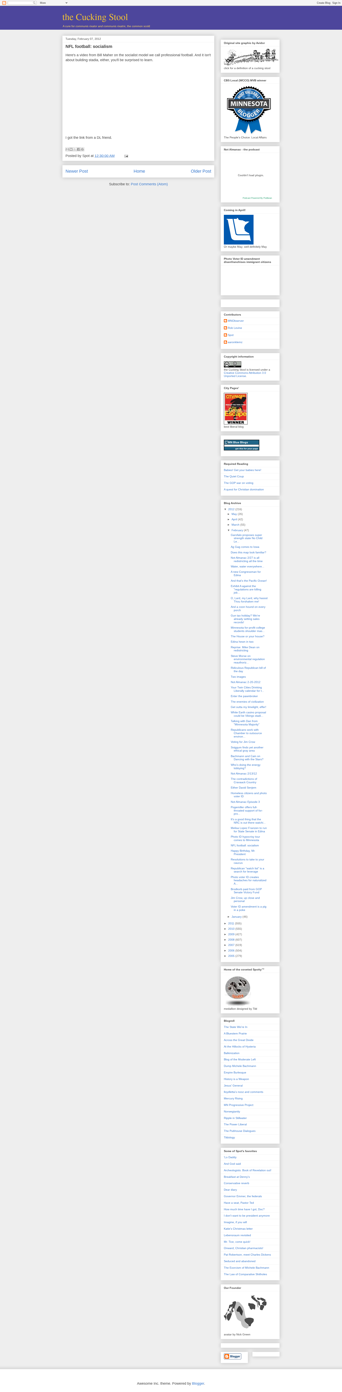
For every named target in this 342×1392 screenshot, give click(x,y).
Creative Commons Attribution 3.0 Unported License (245, 374)
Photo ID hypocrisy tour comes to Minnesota (245, 838)
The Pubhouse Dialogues (240, 1130)
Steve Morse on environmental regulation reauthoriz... (248, 659)
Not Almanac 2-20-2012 (245, 682)
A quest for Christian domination (244, 489)
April (235, 519)
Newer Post (77, 171)
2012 (231, 509)
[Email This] (67, 149)
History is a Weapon (236, 1079)
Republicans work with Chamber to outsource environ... (246, 733)
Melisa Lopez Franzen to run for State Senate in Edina (249, 829)
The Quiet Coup (234, 476)
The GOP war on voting (238, 482)
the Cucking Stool (95, 16)
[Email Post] (125, 156)
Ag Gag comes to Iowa (245, 546)
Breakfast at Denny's (237, 1176)
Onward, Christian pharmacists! (243, 1248)
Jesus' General (233, 1085)
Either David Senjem (243, 787)
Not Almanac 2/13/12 (244, 773)
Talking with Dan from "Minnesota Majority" (245, 722)
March (236, 524)
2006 (231, 950)
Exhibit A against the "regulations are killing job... (246, 589)
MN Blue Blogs (238, 442)
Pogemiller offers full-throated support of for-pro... (247, 810)
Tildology (229, 1137)
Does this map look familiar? (248, 552)
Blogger (198, 1383)
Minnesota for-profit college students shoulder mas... (248, 629)
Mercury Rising (233, 1098)
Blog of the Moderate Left (240, 1059)
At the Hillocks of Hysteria (240, 1046)
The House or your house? (247, 636)
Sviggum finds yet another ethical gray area (247, 749)
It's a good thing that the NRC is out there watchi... (248, 821)
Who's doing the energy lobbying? (245, 766)
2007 (231, 945)
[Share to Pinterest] (82, 149)
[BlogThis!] (71, 149)
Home (139, 171)
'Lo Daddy (230, 1157)
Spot (231, 335)
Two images (238, 676)
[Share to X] (75, 149)
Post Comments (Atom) (149, 184)
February (238, 530)
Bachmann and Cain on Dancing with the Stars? (247, 758)
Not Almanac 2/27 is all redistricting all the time (247, 559)
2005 (231, 955)
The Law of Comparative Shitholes (245, 1274)
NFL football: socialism (89, 46)
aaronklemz (235, 342)
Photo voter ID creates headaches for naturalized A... (248, 880)
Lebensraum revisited (237, 1235)
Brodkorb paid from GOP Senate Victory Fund (246, 891)
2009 (231, 934)
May (235, 514)
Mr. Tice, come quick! (237, 1241)
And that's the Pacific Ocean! (249, 580)
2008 (231, 939)
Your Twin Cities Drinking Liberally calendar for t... (247, 689)
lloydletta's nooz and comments (243, 1091)
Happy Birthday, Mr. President (243, 852)
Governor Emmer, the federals (243, 1196)
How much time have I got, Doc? (244, 1209)
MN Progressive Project (238, 1105)
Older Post (201, 171)
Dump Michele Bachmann (240, 1066)
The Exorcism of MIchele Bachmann (246, 1267)
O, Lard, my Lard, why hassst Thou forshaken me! (249, 600)
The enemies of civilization (247, 701)
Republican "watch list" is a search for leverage (247, 870)
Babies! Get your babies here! (242, 470)
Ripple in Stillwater (235, 1118)
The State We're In (235, 1027)
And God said (232, 1163)
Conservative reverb (236, 1183)
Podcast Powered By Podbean (257, 198)
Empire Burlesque (235, 1072)
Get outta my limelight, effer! (248, 707)
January (237, 916)
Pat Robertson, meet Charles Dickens (247, 1254)
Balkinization (231, 1053)
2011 (231, 923)
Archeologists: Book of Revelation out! (247, 1170)
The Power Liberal (235, 1124)
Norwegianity (232, 1111)
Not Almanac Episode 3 (245, 801)
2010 (231, 928)
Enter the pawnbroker (244, 696)
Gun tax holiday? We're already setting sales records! (245, 619)
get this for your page (246, 448)
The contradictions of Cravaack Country (244, 780)
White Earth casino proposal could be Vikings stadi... (248, 714)
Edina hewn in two (242, 641)
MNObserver (236, 320)
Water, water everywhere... (247, 566)
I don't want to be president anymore (247, 1215)
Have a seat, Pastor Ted (239, 1202)
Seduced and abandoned (240, 1261)
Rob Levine (235, 327)
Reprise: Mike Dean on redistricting (245, 649)
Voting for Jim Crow (243, 741)
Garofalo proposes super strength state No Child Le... (246, 538)
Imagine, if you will (235, 1222)
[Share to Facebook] (79, 149)
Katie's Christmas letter (238, 1228)
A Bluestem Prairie (235, 1033)
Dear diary (230, 1189)
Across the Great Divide (239, 1040)
